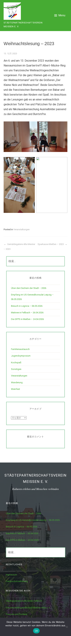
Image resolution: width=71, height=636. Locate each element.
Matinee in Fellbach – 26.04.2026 (27, 312)
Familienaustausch (20, 349)
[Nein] (66, 627)
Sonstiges (16, 369)
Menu (61, 15)
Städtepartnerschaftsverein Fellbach (24, 601)
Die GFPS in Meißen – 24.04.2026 (27, 319)
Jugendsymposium (21, 355)
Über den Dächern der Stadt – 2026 (28, 288)
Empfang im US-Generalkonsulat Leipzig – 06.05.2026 (33, 520)
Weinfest (15, 389)
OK (36, 630)
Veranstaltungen (21, 229)
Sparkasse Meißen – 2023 (51, 244)
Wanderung (17, 382)
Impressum (11, 574)
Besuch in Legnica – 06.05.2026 (26, 306)
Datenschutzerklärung (17, 581)
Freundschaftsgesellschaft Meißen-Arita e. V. (28, 607)
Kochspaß (16, 362)
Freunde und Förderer (16, 614)
